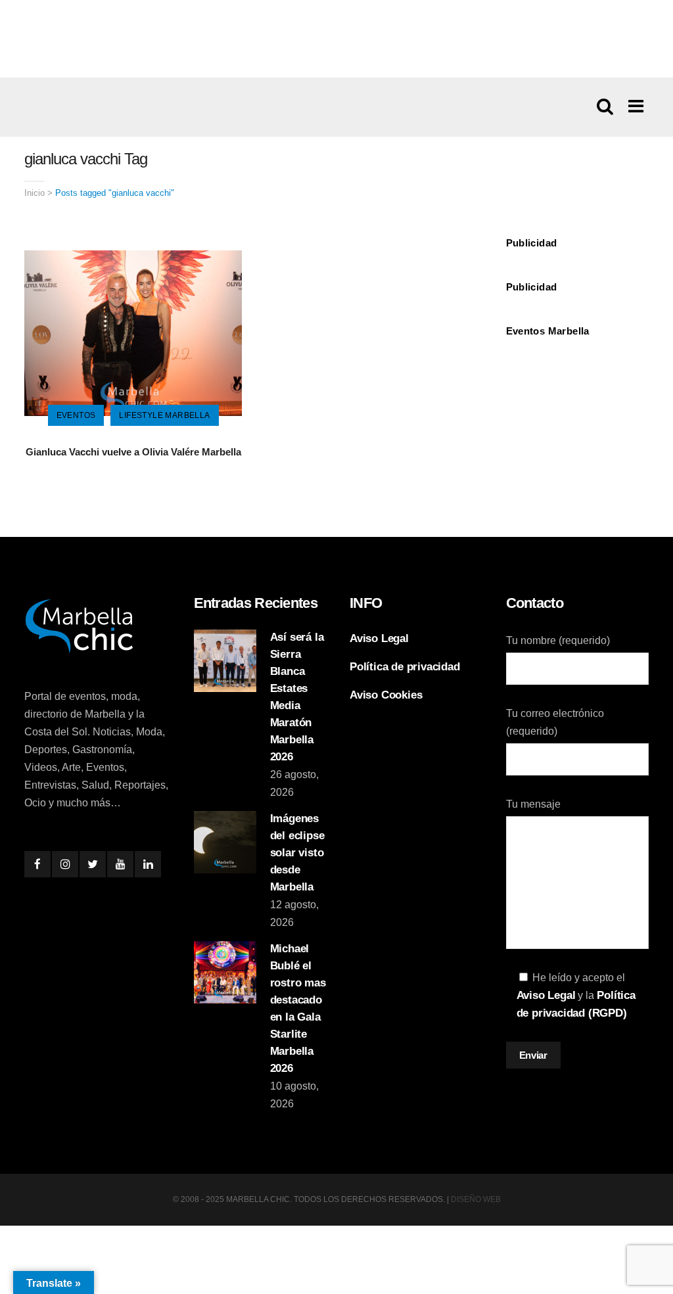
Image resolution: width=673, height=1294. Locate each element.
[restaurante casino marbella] (336, 38)
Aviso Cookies (386, 695)
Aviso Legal (379, 638)
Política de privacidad (405, 666)
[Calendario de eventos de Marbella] (577, 379)
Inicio (34, 193)
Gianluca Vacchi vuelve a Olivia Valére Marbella (133, 451)
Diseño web (476, 1199)
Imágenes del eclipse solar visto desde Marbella (297, 852)
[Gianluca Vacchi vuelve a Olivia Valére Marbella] (133, 332)
